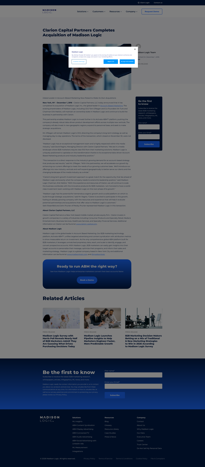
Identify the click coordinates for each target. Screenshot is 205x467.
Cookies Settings (79, 61)
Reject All (111, 61)
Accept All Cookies (127, 61)
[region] (103, 57)
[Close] (135, 49)
